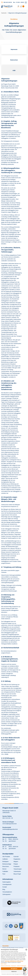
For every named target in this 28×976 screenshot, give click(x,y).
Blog (3, 889)
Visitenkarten (17, 871)
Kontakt (4, 887)
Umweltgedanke (7, 884)
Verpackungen (18, 869)
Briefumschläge (6, 864)
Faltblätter (5, 871)
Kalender (16, 856)
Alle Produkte (6, 856)
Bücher (4, 869)
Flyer (3, 874)
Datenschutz (14, 60)
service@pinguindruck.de (9, 823)
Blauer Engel (17, 874)
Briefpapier (5, 861)
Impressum (14, 49)
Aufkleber (5, 859)
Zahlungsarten (6, 894)
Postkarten (17, 866)
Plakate (16, 864)
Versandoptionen (7, 892)
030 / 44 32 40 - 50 (7, 818)
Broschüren (5, 866)
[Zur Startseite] (6, 6)
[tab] (25, 2)
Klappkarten (17, 859)
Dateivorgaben (6, 882)
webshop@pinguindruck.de (10, 829)
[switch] (24, 974)
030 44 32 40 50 (8, 2)
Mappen (16, 861)
